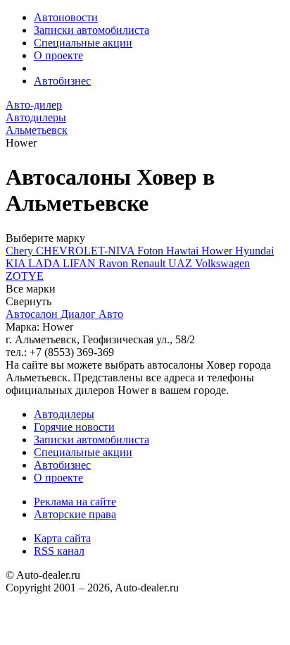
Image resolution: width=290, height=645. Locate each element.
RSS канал (59, 551)
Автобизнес (62, 81)
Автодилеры (64, 414)
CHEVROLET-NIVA (86, 251)
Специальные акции (83, 43)
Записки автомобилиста (91, 30)
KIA (17, 263)
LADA (45, 263)
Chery (21, 251)
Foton (151, 251)
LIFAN (81, 263)
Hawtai (183, 251)
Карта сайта (62, 538)
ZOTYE (25, 276)
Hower (218, 251)
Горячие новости (74, 427)
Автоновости (66, 17)
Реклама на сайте (75, 502)
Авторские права (75, 514)
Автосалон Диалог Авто (64, 314)
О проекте (58, 55)
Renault (149, 263)
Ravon (115, 263)
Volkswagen (222, 263)
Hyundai (254, 251)
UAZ (181, 263)
